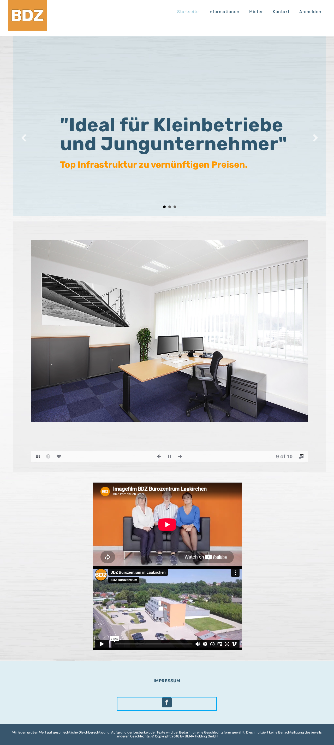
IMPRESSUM (166, 680)
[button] (24, 138)
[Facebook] (167, 702)
